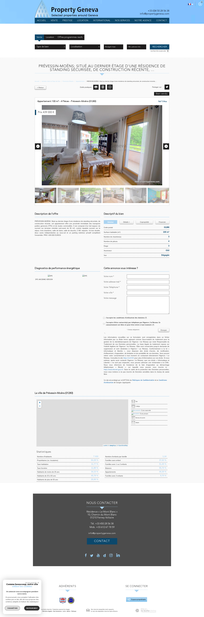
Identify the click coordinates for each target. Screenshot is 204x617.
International (101, 20)
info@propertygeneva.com (154, 14)
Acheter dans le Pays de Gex (51, 81)
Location (82, 20)
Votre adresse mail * (112, 282)
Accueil (41, 20)
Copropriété (144, 222)
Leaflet (105, 445)
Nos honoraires (57, 611)
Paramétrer (12, 608)
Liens (64, 611)
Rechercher (159, 47)
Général (110, 222)
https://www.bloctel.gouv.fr (113, 369)
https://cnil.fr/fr (128, 358)
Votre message (110, 298)
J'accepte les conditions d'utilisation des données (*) (126, 318)
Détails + (126, 222)
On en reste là (30, 583)
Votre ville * (109, 293)
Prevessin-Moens (68, 81)
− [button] (39, 406)
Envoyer (164, 330)
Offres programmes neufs (70, 37)
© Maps (112, 445)
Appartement (80, 81)
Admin (68, 611)
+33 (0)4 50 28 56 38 (158, 11)
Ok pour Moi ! (32, 608)
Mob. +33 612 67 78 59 (102, 527)
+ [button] (39, 402)
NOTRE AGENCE (143, 20)
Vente (54, 20)
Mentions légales (47, 611)
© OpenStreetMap (122, 445)
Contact (161, 20)
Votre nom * (109, 276)
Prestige (67, 20)
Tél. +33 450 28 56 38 (102, 524)
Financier (162, 222)
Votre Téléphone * (111, 287)
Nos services (122, 20)
